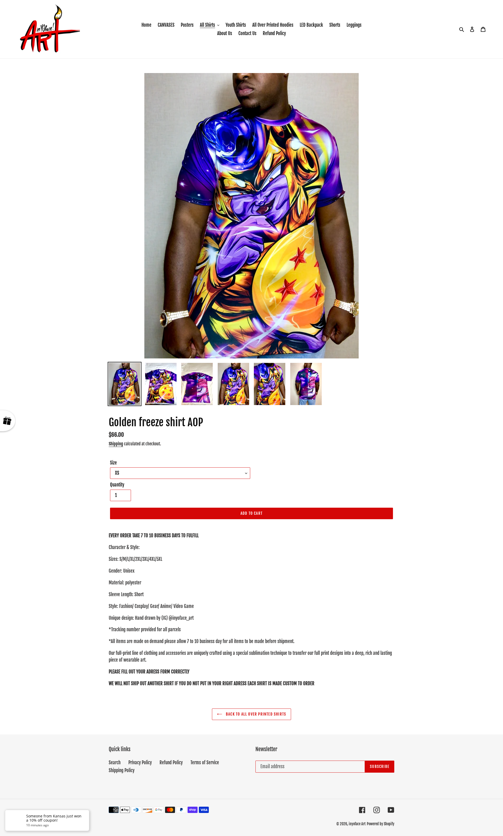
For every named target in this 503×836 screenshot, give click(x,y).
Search (115, 762)
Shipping (116, 443)
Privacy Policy (140, 762)
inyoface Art (357, 824)
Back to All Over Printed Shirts (255, 714)
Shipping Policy (121, 770)
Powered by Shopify (380, 824)
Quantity (117, 485)
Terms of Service (204, 762)
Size (113, 463)
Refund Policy (171, 762)
